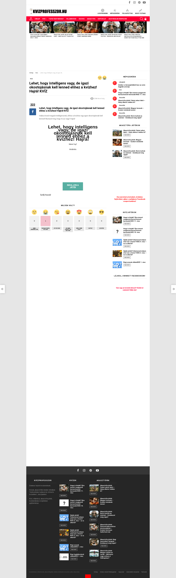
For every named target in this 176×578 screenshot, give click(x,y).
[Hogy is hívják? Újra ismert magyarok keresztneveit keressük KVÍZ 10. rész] (117, 231)
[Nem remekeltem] (100, 78)
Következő (146, 30)
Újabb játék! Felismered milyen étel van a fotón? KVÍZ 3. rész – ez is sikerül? (134, 253)
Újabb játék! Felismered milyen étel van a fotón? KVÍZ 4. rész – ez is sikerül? (134, 241)
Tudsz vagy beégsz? (56, 19)
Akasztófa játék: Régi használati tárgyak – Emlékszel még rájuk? (108, 541)
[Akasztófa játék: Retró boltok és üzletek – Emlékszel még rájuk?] (111, 27)
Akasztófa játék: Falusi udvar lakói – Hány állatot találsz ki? (131, 101)
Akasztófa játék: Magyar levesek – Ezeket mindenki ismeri (131, 109)
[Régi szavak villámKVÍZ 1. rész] (117, 264)
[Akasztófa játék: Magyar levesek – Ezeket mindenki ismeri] (88, 27)
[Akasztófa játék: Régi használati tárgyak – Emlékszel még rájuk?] (94, 542)
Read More (127, 135)
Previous (30, 30)
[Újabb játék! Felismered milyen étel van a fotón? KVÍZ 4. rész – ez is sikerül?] (117, 242)
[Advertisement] (88, 55)
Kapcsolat (102, 19)
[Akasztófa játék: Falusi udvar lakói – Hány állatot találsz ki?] (64, 27)
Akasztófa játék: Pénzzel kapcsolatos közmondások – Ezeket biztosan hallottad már (134, 36)
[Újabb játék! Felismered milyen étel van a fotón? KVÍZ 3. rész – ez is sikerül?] (117, 253)
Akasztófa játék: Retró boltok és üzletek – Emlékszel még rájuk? (130, 117)
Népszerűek (115, 13)
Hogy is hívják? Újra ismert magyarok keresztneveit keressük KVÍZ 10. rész (133, 230)
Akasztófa (91, 19)
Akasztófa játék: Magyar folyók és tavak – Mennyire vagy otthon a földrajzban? (106, 554)
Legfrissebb (103, 13)
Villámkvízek (71, 19)
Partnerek (144, 572)
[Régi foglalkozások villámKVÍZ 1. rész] (64, 556)
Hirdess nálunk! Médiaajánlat (108, 572)
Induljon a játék (73, 186)
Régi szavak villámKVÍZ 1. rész (134, 262)
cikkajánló (122, 82)
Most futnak (140, 13)
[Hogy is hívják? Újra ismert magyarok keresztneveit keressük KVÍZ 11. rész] (41, 27)
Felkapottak (127, 13)
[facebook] (78, 470)
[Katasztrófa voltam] (104, 78)
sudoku (82, 19)
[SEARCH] (141, 18)
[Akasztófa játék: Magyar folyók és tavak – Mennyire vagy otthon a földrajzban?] (94, 553)
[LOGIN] (145, 19)
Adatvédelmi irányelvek (118, 19)
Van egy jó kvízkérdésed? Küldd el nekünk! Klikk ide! (129, 289)
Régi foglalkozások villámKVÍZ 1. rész (77, 555)
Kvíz (44, 19)
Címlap (37, 19)
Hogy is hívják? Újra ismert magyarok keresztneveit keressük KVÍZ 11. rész (41, 36)
